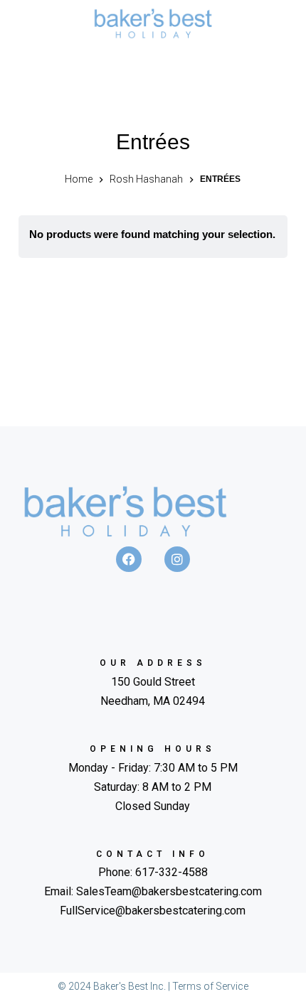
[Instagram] (177, 559)
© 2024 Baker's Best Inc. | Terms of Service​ (153, 986)
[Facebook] (129, 559)
